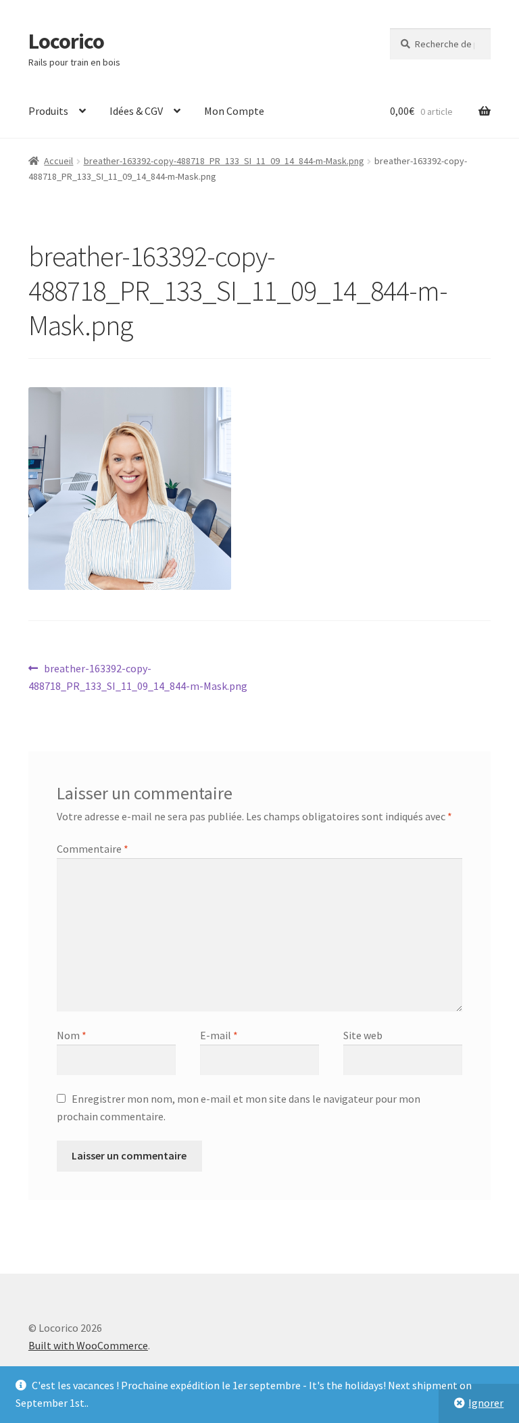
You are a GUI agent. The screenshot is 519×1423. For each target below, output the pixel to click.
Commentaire (92, 848)
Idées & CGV (136, 111)
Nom (71, 1035)
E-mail (219, 1035)
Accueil (58, 161)
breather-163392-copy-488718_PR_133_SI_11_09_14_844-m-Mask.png (224, 161)
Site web (362, 1035)
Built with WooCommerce (88, 1345)
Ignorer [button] (485, 1402)
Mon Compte (234, 111)
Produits (48, 111)
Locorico (66, 41)
